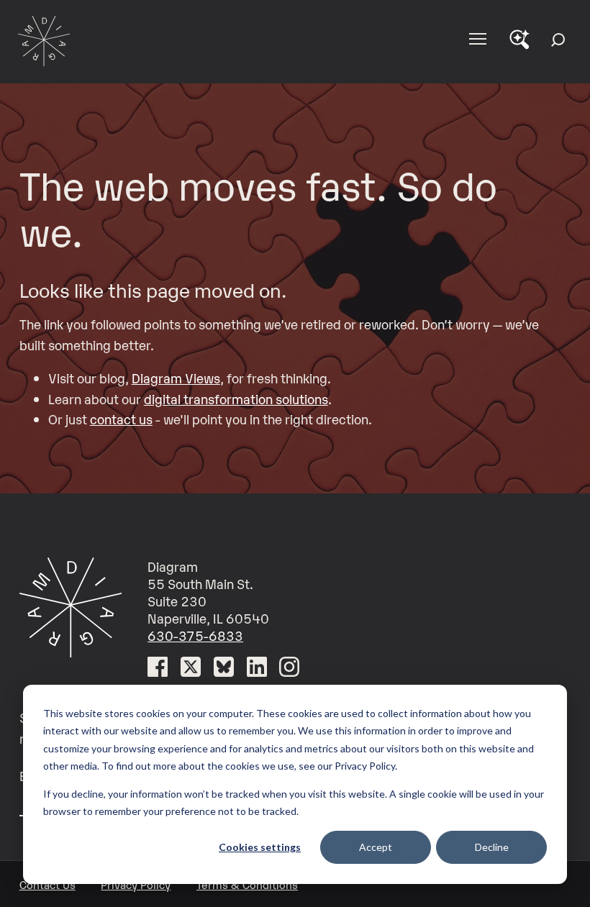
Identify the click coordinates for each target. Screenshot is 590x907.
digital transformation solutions (236, 398)
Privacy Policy (136, 884)
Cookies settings (260, 847)
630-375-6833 (195, 635)
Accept (375, 847)
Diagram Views (176, 377)
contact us (121, 418)
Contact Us (47, 884)
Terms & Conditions (247, 884)
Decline (492, 847)
